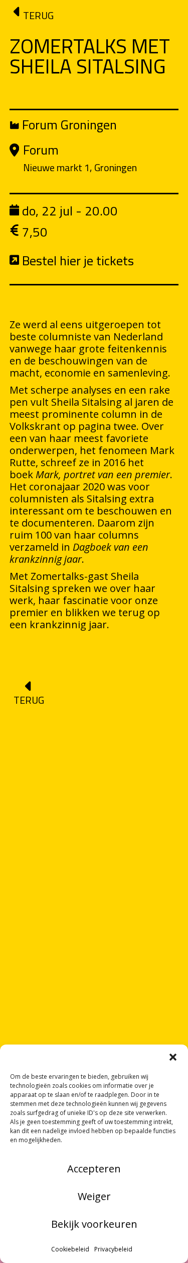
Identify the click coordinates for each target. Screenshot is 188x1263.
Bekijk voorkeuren (94, 1224)
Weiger (94, 1196)
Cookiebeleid (70, 1249)
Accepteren (94, 1168)
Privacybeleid (113, 1249)
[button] (173, 1057)
